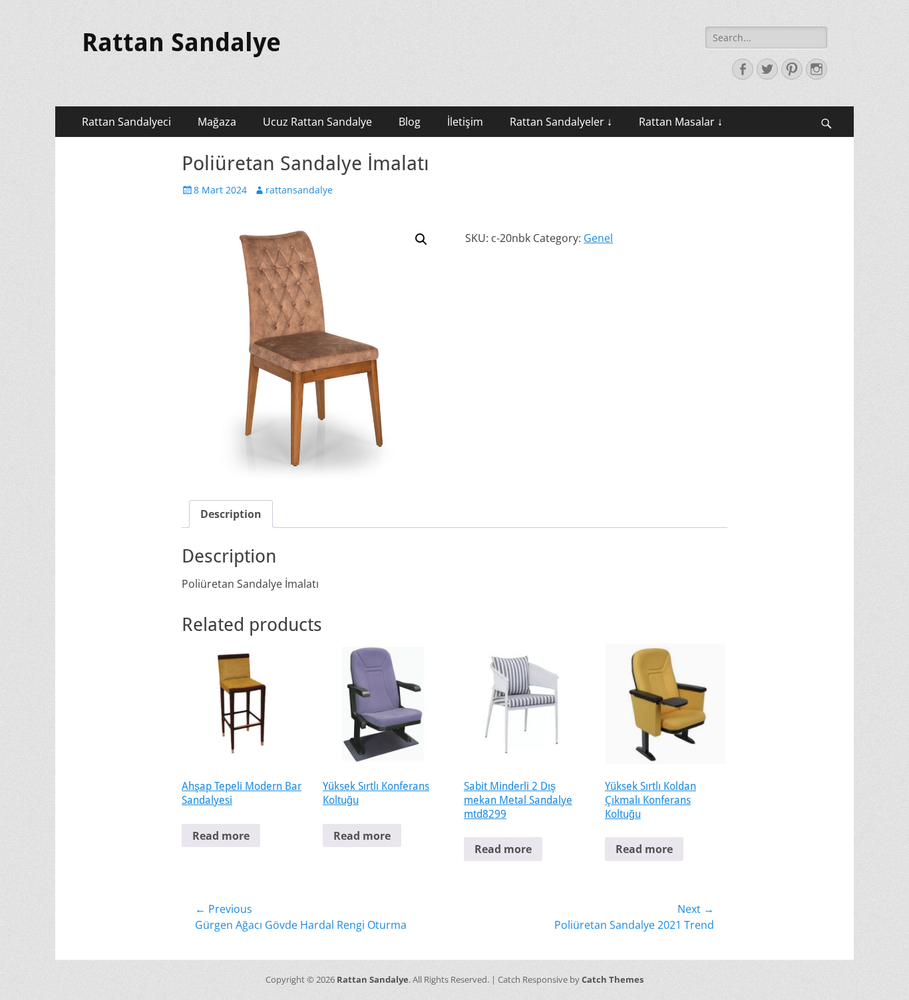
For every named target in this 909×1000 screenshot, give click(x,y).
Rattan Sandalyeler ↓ (561, 121)
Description (231, 514)
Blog (410, 121)
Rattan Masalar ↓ (681, 121)
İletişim (465, 121)
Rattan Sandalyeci (126, 121)
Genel (598, 238)
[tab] (231, 514)
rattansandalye (299, 190)
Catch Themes (612, 979)
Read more (221, 835)
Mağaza (217, 121)
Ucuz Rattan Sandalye (317, 121)
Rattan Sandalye (181, 42)
